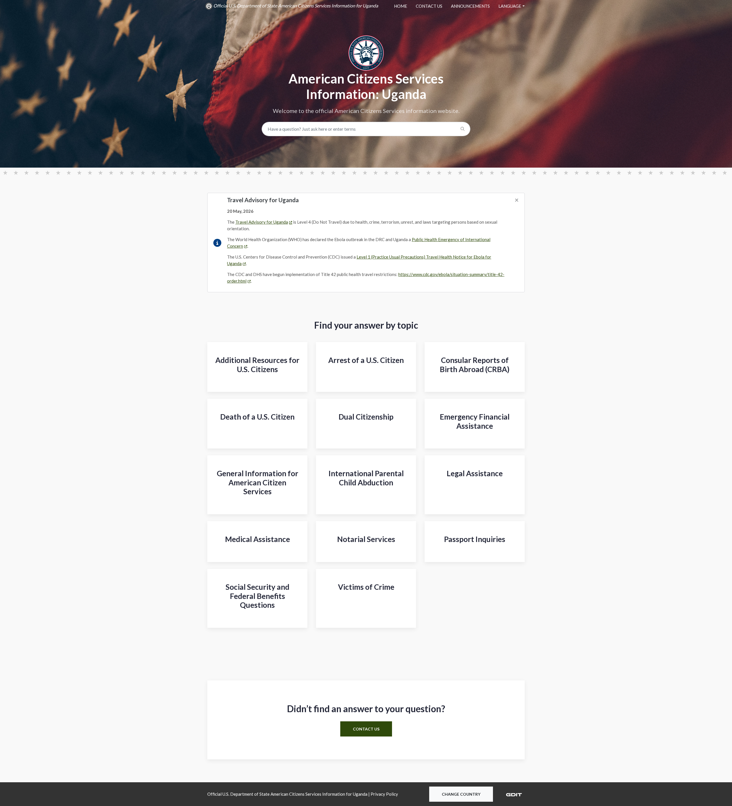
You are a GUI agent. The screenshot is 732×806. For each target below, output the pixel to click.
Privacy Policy (384, 794)
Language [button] (509, 6)
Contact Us (429, 6)
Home (400, 6)
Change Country (461, 794)
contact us (366, 728)
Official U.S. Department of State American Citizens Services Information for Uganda (295, 5)
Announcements (470, 6)
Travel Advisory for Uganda (261, 222)
